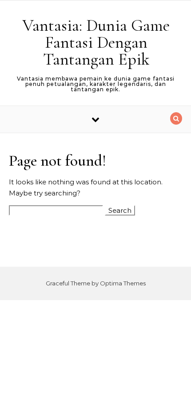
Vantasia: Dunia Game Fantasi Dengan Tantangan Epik (96, 42)
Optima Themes (123, 283)
